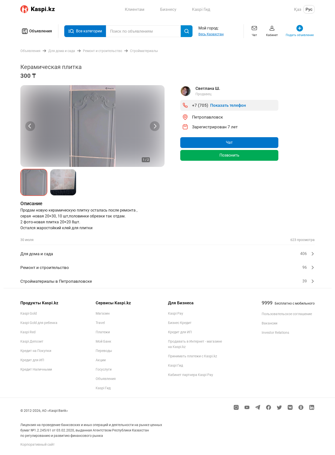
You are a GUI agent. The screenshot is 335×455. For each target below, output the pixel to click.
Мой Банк (103, 341)
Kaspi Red (28, 332)
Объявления (40, 31)
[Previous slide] (30, 126)
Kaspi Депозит (31, 341)
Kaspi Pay (175, 313)
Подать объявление (300, 35)
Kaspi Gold (28, 313)
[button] (33, 182)
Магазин (103, 313)
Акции (101, 360)
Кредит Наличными (36, 369)
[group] (92, 126)
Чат (254, 35)
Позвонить (229, 155)
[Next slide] (155, 126)
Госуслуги (104, 369)
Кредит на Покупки (35, 351)
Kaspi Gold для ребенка (38, 323)
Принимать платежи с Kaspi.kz (192, 356)
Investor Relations (275, 333)
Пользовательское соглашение (287, 314)
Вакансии (269, 323)
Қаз (297, 9)
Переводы (104, 351)
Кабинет (272, 35)
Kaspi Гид (103, 388)
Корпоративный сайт (37, 444)
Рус (309, 9)
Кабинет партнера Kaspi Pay (190, 375)
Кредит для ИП (32, 360)
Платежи (103, 332)
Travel (100, 323)
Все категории (89, 31)
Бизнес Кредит (180, 323)
